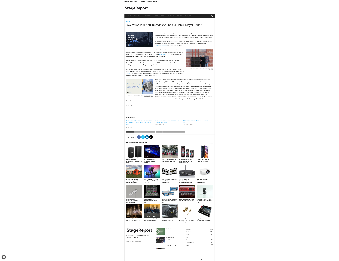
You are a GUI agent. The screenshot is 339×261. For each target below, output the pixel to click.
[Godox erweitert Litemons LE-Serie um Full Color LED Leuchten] (152, 171)
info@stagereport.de (136, 241)
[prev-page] (210, 142)
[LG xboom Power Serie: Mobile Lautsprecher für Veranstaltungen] (187, 151)
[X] (143, 137)
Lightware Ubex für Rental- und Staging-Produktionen (186, 199)
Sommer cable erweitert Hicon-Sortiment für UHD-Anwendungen (186, 220)
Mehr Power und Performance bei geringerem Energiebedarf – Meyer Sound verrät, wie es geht (139, 122)
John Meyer (152, 131)
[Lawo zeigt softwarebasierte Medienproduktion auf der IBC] (170, 191)
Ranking (171, 16)
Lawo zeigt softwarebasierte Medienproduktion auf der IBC (169, 200)
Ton (187, 237)
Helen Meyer (137, 131)
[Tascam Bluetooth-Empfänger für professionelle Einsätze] (187, 171)
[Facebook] (139, 137)
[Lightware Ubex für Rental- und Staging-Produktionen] (187, 191)
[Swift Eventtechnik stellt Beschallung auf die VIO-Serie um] (152, 211)
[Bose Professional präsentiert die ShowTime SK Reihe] (134, 151)
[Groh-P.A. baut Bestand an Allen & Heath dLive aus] (170, 151)
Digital (156, 16)
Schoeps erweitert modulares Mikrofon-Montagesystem (132, 200)
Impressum (202, 259)
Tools (163, 16)
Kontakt (143, 1)
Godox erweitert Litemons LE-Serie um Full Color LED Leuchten (151, 181)
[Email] (151, 137)
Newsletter (156, 1)
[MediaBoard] (160, 231)
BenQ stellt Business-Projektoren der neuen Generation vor (203, 181)
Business (137, 16)
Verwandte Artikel (132, 142)
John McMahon (145, 131)
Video (187, 245)
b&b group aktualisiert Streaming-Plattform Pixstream (150, 161)
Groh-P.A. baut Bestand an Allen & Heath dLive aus (169, 160)
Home (129, 16)
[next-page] (212, 142)
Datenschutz (210, 259)
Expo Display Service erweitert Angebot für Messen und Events (132, 181)
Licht (187, 240)
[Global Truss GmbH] (160, 248)
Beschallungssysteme (161, 45)
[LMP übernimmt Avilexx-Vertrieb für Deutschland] (134, 211)
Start (127, 19)
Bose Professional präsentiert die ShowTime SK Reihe (134, 161)
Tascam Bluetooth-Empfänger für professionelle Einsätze (185, 181)
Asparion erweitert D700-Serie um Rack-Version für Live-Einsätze (204, 220)
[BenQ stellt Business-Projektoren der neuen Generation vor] (205, 171)
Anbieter (179, 16)
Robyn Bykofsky (167, 131)
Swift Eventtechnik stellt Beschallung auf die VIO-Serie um (150, 220)
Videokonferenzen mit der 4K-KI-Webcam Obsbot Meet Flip (204, 200)
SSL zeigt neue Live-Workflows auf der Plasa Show (150, 200)
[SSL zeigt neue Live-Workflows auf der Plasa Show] (152, 191)
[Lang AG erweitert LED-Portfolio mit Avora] (205, 151)
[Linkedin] (147, 137)
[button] (212, 16)
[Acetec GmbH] (160, 240)
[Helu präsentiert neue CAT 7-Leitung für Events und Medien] (170, 211)
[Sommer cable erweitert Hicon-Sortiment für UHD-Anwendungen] (187, 211)
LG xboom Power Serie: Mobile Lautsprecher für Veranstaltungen (186, 161)
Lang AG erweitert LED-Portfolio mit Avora (203, 160)
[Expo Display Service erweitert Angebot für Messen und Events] (134, 171)
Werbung (149, 1)
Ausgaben (188, 16)
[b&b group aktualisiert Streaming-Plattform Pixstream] (152, 151)
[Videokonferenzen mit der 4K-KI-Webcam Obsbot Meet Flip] (205, 191)
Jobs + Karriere (190, 242)
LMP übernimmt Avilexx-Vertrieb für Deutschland (133, 219)
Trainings (128, 73)
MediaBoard (169, 229)
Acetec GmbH (170, 237)
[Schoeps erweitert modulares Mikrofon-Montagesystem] (134, 191)
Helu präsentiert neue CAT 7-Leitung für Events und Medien (169, 220)
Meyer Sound (162, 54)
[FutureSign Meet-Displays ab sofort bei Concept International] (170, 171)
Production (147, 16)
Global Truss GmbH (171, 246)
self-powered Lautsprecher (178, 131)
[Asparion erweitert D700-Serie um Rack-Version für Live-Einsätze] (205, 211)
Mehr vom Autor (143, 142)
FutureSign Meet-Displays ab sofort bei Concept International (169, 181)
